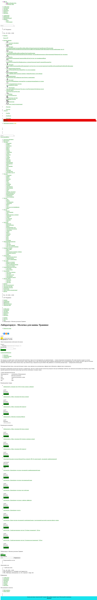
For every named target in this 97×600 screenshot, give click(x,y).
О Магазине (6, 6)
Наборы (5, 283)
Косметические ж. (10, 193)
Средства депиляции (8, 139)
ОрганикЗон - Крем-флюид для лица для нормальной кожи (17, 480)
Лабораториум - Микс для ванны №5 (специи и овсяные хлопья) (19, 439)
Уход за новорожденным (12, 264)
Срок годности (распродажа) (10, 290)
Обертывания (9, 188)
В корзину (6, 394)
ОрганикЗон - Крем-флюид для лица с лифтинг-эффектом (17, 500)
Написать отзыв (7, 328)
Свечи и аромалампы (11, 259)
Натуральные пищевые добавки (14, 251)
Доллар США (10, 4)
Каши (7, 254)
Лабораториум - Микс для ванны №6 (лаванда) (14, 406)
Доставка (5, 9)
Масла (7, 148)
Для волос (5, 222)
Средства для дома (7, 286)
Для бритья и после (11, 277)
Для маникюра (9, 202)
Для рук (5, 198)
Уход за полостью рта (8, 285)
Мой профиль (6, 590)
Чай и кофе (9, 249)
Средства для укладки (11, 228)
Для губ (8, 242)
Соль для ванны (10, 196)
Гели (7, 167)
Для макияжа (9, 166)
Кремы (8, 144)
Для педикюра (9, 212)
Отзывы (5, 584)
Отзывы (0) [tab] (6, 357)
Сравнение (6, 301)
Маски (7, 149)
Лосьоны (8, 161)
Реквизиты (6, 10)
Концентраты (9, 162)
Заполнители (9, 163)
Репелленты (6, 140)
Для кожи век (9, 171)
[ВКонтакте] (4, 333)
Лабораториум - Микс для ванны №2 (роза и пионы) (16, 396)
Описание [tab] (5, 355)
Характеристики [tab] (7, 356)
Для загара (8, 268)
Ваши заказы (6, 591)
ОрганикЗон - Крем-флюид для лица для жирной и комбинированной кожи (21, 470)
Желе (7, 165)
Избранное (6, 302)
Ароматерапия (6, 255)
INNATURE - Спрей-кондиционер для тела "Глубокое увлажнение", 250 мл (21, 530)
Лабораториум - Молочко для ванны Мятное (14, 416)
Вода (7, 168)
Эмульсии (8, 216)
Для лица (5, 142)
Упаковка (4, 345)
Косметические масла (11, 256)
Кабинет (5, 19)
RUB (6, 1)
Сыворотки (9, 152)
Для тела (5, 173)
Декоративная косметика (9, 241)
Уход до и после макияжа (12, 246)
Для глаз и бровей (10, 245)
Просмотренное (8, 303)
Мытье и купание (10, 262)
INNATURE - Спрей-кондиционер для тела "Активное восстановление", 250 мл (22, 540)
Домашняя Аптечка (8, 287)
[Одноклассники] (6, 333)
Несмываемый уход (11, 227)
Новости (5, 11)
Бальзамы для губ (10, 172)
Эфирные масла (10, 258)
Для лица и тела (10, 274)
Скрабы (8, 157)
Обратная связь (7, 305)
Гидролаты (9, 145)
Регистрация (9, 21)
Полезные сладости (11, 253)
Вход (7, 20)
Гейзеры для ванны (11, 191)
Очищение (8, 143)
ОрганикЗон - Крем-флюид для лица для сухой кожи (16, 490)
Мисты (8, 147)
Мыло (7, 180)
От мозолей (9, 218)
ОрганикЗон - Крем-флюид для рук (12, 510)
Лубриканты (9, 195)
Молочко (8, 159)
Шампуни (8, 223)
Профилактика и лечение (12, 214)
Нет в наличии (7, 422)
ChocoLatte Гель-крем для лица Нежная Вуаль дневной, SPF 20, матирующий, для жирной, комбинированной (30, 459)
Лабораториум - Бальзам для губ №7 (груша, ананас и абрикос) (18, 386)
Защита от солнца (10, 265)
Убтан (7, 156)
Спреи (7, 153)
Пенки (7, 158)
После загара (9, 269)
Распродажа (6, 288)
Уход (7, 190)
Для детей (5, 260)
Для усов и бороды (10, 272)
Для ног (5, 209)
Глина (7, 189)
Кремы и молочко (10, 263)
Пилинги (8, 154)
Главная (5, 300)
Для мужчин (6, 271)
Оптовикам (6, 8)
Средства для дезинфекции (12, 207)
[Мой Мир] (8, 333)
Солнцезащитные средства (9, 267)
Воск (7, 237)
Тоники (8, 150)
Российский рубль (11, 3)
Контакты (5, 13)
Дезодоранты (9, 186)
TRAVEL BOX (7, 278)
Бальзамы (8, 170)
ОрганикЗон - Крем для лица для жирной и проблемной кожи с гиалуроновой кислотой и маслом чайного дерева (31, 520)
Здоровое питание (7, 248)
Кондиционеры (10, 194)
